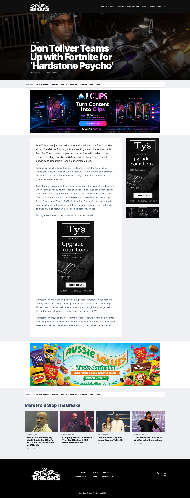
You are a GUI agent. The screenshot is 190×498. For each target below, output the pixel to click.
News (144, 6)
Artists (112, 6)
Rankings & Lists (155, 6)
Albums (104, 6)
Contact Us (161, 473)
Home (163, 476)
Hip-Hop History (133, 6)
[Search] (165, 6)
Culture (121, 6)
